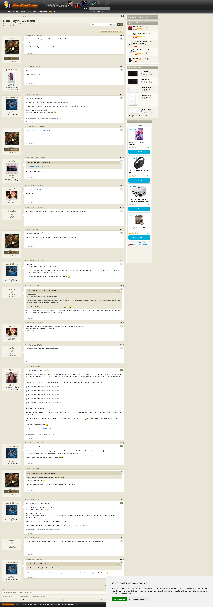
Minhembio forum (7, 596)
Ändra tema (8, 600)
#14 (121, 443)
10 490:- (135, 61)
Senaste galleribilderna (135, 67)
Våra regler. (42, 604)
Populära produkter (134, 23)
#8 (121, 229)
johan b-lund (146, 73)
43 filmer (15, 389)
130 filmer (15, 89)
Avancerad (121, 24)
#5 (121, 158)
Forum (29, 11)
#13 (121, 366)
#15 (121, 468)
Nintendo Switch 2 (138, 26)
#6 (121, 185)
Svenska (17, 600)
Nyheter (15, 11)
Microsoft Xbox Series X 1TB (141, 58)
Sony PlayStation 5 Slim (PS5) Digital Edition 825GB (142, 42)
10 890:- (135, 38)
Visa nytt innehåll (114, 16)
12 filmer (15, 180)
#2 (121, 66)
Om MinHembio (42, 11)
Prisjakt (53, 11)
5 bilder (14, 179)
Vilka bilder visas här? (141, 116)
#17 (121, 537)
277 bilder (15, 388)
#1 (121, 35)
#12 (121, 345)
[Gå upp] (63, 600)
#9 (121, 260)
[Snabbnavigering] (122, 16)
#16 (121, 499)
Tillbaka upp (29, 53)
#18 (121, 559)
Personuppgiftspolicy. (53, 604)
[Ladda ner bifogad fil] (26, 386)
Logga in (100, 11)
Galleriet (22, 11)
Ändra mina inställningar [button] (138, 599)
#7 (121, 208)
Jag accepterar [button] (119, 599)
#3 (121, 94)
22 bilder (15, 88)
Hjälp (24, 600)
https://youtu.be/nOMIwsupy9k (35, 189)
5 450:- (135, 29)
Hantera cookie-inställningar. (69, 604)
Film (34, 11)
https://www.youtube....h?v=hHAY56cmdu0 (38, 429)
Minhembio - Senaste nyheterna (139, 17)
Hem (9, 11)
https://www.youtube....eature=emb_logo (38, 43)
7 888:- (135, 54)
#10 (121, 286)
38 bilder (15, 114)
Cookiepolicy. (34, 604)
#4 (121, 126)
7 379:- (135, 46)
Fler (130, 116)
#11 (121, 323)
